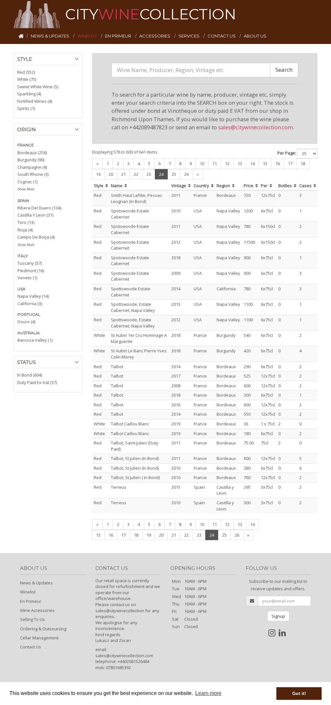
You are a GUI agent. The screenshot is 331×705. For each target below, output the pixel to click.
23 (148, 174)
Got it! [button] (299, 693)
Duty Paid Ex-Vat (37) (37, 382)
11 (214, 163)
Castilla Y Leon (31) (35, 215)
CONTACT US (222, 35)
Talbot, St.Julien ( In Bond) (135, 477)
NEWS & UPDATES (50, 35)
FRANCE (25, 145)
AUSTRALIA (28, 332)
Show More (25, 189)
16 (277, 163)
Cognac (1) (27, 182)
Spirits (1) (26, 108)
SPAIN (23, 200)
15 (265, 163)
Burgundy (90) (30, 160)
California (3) (29, 303)
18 (303, 163)
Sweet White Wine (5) (37, 87)
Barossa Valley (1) (34, 340)
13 (240, 163)
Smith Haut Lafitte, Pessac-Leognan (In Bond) (137, 198)
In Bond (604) (29, 375)
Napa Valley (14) (33, 296)
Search (284, 69)
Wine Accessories (37, 610)
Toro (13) (25, 222)
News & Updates (36, 583)
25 (174, 174)
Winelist (28, 592)
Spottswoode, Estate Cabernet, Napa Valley (133, 307)
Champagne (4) (32, 167)
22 (136, 174)
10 (202, 163)
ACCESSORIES (155, 35)
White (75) (26, 79)
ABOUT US (255, 35)
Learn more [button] (208, 693)
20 (111, 174)
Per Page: (286, 153)
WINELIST (87, 35)
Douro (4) (26, 322)
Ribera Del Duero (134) (39, 208)
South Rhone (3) (32, 174)
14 (252, 163)
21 (123, 174)
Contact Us (30, 647)
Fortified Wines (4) (34, 101)
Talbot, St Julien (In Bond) (135, 458)
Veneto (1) (27, 278)
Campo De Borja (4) (36, 237)
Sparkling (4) (29, 94)
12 (227, 163)
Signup (278, 616)
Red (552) (26, 72)
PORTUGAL (28, 314)
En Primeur (30, 601)
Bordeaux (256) (32, 152)
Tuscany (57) (29, 263)
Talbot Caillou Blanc (130, 424)
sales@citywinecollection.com (255, 127)
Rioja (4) (25, 230)
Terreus (118, 487)
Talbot (117, 366)
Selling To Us (32, 619)
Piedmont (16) (30, 270)
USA (21, 288)
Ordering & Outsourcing (43, 629)
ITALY (22, 255)
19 (98, 174)
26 (186, 174)
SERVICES (189, 35)
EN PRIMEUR (118, 35)
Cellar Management (39, 638)
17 (290, 163)
